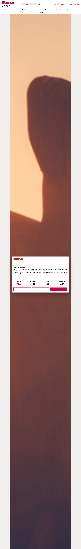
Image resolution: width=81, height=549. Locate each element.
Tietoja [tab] (59, 263)
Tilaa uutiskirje (41, 12)
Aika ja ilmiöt (33, 9)
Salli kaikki (58, 289)
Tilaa (63, 4)
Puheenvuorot (42, 9)
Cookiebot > (16, 276)
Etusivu (6, 9)
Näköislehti (70, 4)
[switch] (33, 284)
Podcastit (66, 9)
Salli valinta (40, 289)
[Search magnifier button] (40, 4)
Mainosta (77, 4)
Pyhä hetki (59, 9)
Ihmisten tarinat (24, 9)
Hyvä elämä (51, 9)
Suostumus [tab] (21, 263)
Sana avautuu (14, 9)
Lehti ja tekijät (74, 9)
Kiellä (22, 289)
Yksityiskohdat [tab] (40, 263)
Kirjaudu (56, 4)
